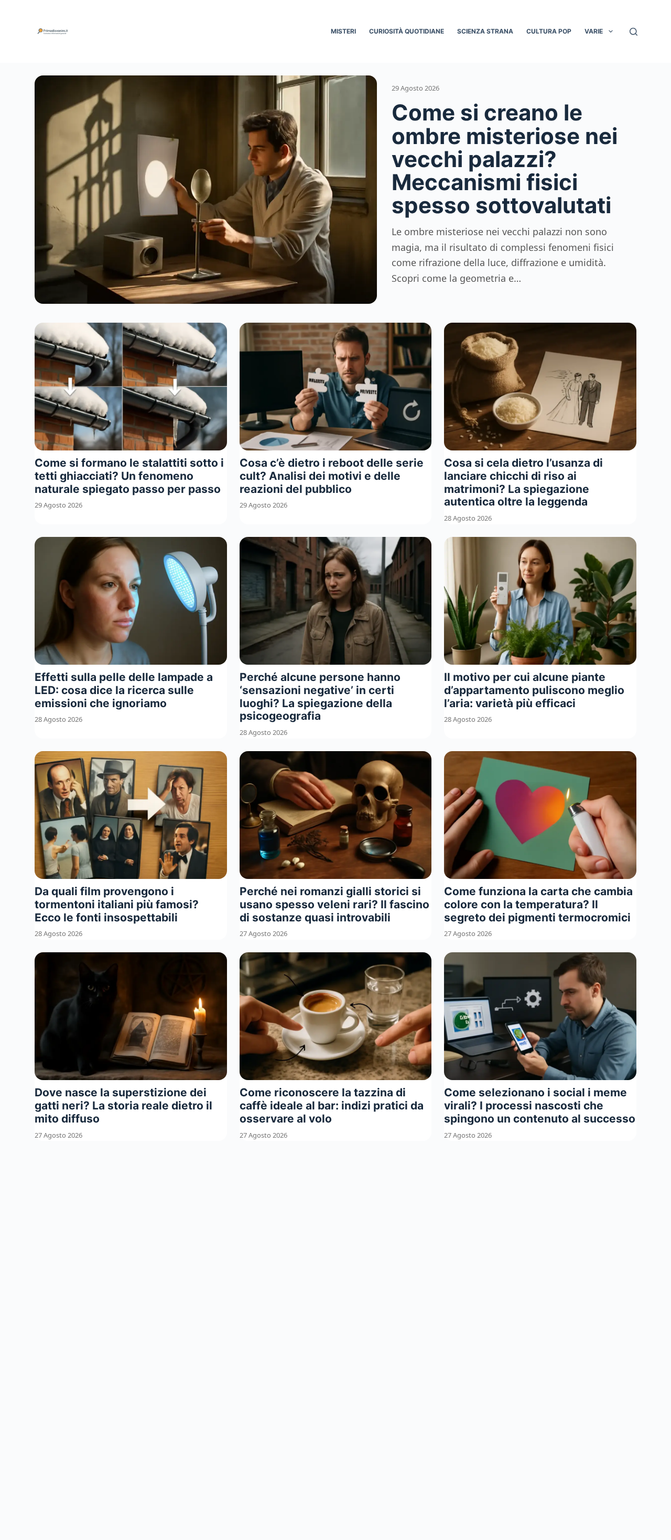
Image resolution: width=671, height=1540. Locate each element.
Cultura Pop (548, 31)
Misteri (343, 31)
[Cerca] (633, 32)
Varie (594, 31)
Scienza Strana (485, 31)
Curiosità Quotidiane (406, 31)
